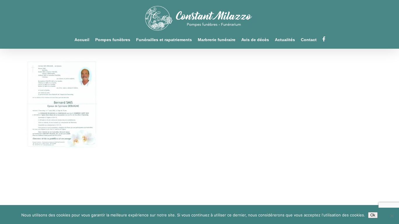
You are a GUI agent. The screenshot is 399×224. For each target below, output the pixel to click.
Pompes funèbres (112, 40)
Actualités (285, 40)
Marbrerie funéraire (216, 40)
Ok (372, 215)
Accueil (81, 40)
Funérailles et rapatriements (164, 40)
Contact (309, 40)
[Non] (392, 216)
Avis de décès (255, 40)
